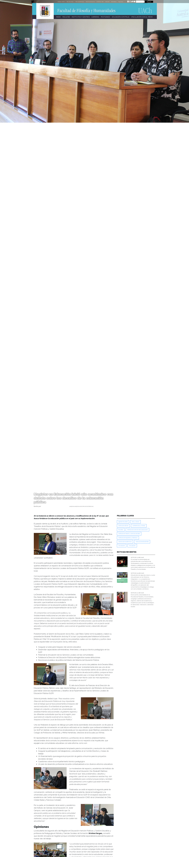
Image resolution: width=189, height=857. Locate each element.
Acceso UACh (61, 1)
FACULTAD (66, 17)
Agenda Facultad (123, 521)
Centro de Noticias (123, 525)
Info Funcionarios (90, 1)
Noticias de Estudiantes (142, 541)
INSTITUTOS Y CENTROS (81, 17)
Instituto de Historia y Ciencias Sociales (129, 533)
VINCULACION (121, 545)
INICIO (58, 17)
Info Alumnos (69, 1)
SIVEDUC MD (100, 1)
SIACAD (107, 1)
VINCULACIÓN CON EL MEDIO (142, 17)
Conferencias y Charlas (138, 525)
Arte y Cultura (135, 521)
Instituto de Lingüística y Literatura (127, 537)
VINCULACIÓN (132, 545)
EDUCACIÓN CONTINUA (120, 17)
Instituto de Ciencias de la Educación (137, 529)
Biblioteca (113, 1)
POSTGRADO (105, 17)
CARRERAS (95, 17)
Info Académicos (79, 1)
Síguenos (120, 1)
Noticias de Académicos (125, 541)
